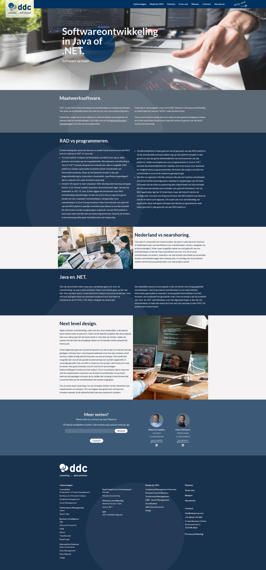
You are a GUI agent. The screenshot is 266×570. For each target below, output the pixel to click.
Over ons (183, 4)
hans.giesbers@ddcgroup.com (183, 441)
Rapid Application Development (117, 489)
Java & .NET (107, 507)
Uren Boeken (151, 503)
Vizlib (62, 528)
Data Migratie (65, 554)
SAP (104, 512)
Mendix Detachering (111, 496)
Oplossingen (139, 4)
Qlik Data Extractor (154, 507)
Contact (206, 4)
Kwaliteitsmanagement (70, 499)
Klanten (171, 4)
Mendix (105, 492)
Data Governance (67, 547)
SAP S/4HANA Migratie (112, 515)
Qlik (61, 522)
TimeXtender (65, 536)
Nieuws (195, 4)
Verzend (121, 431)
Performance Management (72, 507)
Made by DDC (157, 4)
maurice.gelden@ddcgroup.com (156, 441)
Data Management (68, 550)
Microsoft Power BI (68, 525)
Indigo (62, 557)
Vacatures (219, 4)
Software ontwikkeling (112, 500)
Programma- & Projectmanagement (75, 492)
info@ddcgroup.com (194, 513)
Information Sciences (69, 544)
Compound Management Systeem (160, 489)
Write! (62, 532)
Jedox (62, 510)
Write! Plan (64, 514)
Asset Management (68, 503)
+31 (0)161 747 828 (193, 517)
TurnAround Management (157, 496)
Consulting (65, 489)
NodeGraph (65, 539)
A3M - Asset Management (157, 500)
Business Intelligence (69, 519)
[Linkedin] (156, 445)
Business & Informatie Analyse (73, 496)
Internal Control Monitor (157, 493)
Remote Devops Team (112, 503)
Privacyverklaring (194, 534)
